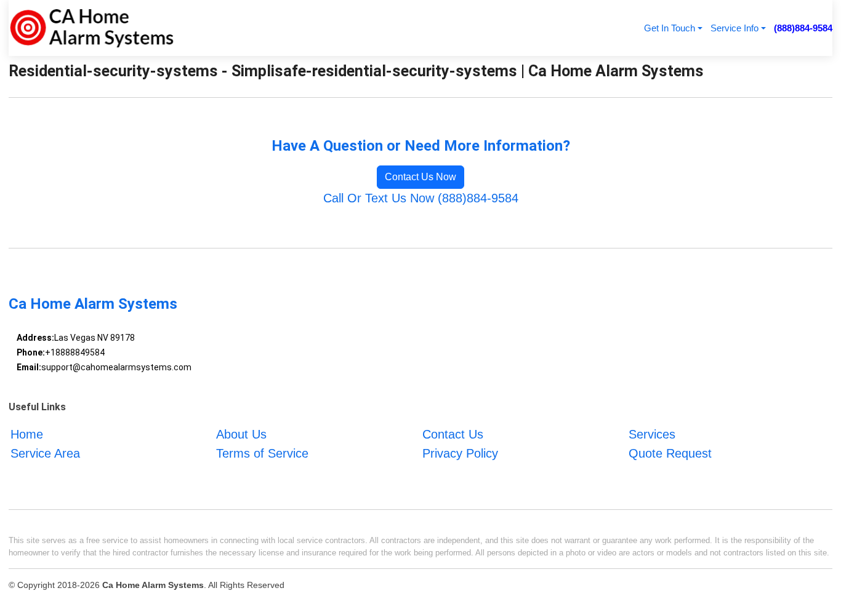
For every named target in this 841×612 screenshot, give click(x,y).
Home (26, 434)
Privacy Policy (460, 453)
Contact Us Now (420, 177)
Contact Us (452, 434)
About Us (241, 434)
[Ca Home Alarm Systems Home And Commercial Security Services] (91, 28)
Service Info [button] (734, 28)
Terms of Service (262, 453)
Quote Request (670, 453)
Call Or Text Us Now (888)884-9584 (420, 198)
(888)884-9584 (803, 28)
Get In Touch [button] (669, 28)
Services (652, 434)
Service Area (45, 453)
